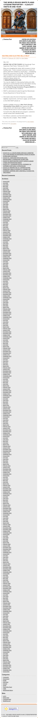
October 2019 (6, 315)
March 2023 (6, 248)
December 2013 (7, 430)
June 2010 (5, 498)
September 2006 (7, 572)
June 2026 (5, 184)
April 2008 (5, 541)
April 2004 (5, 619)
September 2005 (7, 591)
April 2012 (5, 462)
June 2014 (5, 420)
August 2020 (6, 299)
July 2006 (5, 575)
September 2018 (7, 336)
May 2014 (5, 421)
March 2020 (6, 307)
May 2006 (5, 578)
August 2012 (6, 456)
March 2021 (6, 287)
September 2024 (7, 219)
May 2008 (5, 539)
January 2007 (6, 565)
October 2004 (6, 609)
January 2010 (6, 506)
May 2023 (5, 245)
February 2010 (6, 505)
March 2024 (6, 229)
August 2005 (6, 593)
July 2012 (5, 457)
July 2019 (5, 320)
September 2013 (7, 434)
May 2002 (5, 657)
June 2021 (5, 282)
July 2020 (5, 300)
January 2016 (6, 389)
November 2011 (7, 470)
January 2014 (6, 428)
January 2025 (6, 212)
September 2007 (7, 552)
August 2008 (6, 534)
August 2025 (6, 201)
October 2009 (6, 511)
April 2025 (5, 207)
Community (6, 677)
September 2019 (7, 317)
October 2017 (6, 354)
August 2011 (6, 475)
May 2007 (5, 559)
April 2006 (5, 580)
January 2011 (6, 487)
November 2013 (7, 431)
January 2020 (6, 310)
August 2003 (6, 632)
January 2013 (6, 448)
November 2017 (7, 353)
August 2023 (6, 240)
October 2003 (6, 629)
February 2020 (6, 309)
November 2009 (7, 510)
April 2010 (5, 501)
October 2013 (6, 433)
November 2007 (7, 549)
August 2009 (6, 514)
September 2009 (7, 513)
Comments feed (7, 699)
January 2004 (6, 624)
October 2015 (6, 394)
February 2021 (6, 289)
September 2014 (7, 415)
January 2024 (6, 232)
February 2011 (6, 485)
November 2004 (7, 608)
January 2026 (6, 193)
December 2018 (7, 331)
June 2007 (5, 557)
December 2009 (7, 508)
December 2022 (7, 253)
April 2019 (5, 325)
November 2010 (7, 490)
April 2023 (5, 247)
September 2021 (7, 278)
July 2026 (5, 183)
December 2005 (7, 586)
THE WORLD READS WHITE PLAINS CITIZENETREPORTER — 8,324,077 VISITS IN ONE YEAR (19, 4)
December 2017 (7, 351)
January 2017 (6, 369)
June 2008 (5, 537)
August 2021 (6, 279)
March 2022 (6, 268)
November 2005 (7, 588)
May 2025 (5, 206)
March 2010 (6, 503)
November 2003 (7, 627)
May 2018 (5, 343)
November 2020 (7, 294)
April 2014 (5, 423)
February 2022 (6, 269)
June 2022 (5, 263)
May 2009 (5, 519)
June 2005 (5, 596)
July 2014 (5, 418)
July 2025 (5, 202)
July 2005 (5, 595)
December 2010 (7, 488)
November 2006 (7, 568)
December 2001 (7, 665)
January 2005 (6, 604)
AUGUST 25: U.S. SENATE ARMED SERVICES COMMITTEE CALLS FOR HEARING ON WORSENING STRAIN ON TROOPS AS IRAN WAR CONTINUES (19, 154)
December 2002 (7, 645)
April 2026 (5, 188)
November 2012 (7, 451)
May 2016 (5, 382)
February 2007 (6, 564)
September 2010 (7, 493)
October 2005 (6, 590)
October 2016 (6, 374)
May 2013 (5, 441)
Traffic (4, 688)
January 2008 (6, 546)
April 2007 (5, 560)
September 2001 (7, 670)
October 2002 (6, 648)
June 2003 (5, 635)
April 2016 (5, 384)
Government (6, 679)
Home (4, 35)
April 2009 (5, 521)
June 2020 (5, 302)
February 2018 (6, 348)
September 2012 (7, 454)
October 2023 (6, 237)
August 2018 (6, 338)
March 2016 (6, 385)
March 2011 (6, 483)
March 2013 (6, 444)
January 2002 (6, 663)
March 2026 (6, 189)
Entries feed (6, 697)
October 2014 (6, 413)
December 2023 (7, 233)
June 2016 (5, 381)
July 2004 (5, 614)
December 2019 (7, 312)
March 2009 (6, 523)
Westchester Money (8, 690)
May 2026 (5, 186)
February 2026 (6, 191)
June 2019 (5, 322)
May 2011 (5, 480)
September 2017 (7, 356)
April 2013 (5, 443)
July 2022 (5, 261)
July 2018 (5, 340)
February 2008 (6, 544)
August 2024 (6, 220)
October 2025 (6, 198)
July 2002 (5, 653)
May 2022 (5, 265)
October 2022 (6, 256)
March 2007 (6, 562)
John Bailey (24, 58)
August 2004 (6, 613)
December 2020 (7, 292)
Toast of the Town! (7, 687)
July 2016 (5, 379)
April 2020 (5, 305)
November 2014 (7, 412)
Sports (4, 685)
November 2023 (7, 235)
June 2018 (5, 341)
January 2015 (6, 408)
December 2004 (7, 606)
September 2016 (7, 376)
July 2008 (5, 536)
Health (4, 680)
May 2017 (5, 363)
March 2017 (6, 366)
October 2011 (6, 472)
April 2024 (5, 227)
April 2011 (5, 482)
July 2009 (5, 516)
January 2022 (6, 271)
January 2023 (6, 251)
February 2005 (6, 603)
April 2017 (5, 364)
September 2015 (7, 395)
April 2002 (5, 658)
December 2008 (7, 528)
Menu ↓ (32, 36)
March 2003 (6, 640)
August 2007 (6, 554)
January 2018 (6, 349)
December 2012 (7, 449)
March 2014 (6, 425)
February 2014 (6, 426)
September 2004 (7, 611)
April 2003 (5, 639)
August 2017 (6, 358)
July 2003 (5, 634)
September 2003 (7, 630)
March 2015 (6, 405)
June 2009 (5, 518)
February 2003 (6, 642)
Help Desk (5, 682)
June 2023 (5, 243)
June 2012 (5, 459)
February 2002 (6, 662)
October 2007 (6, 550)
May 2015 (5, 402)
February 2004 (6, 622)
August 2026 (6, 181)
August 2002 (6, 652)
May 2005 (5, 598)
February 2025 (6, 211)
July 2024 (5, 222)
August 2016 (6, 377)
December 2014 (7, 410)
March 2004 (6, 621)
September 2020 (7, 297)
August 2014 (6, 416)
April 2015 (5, 403)
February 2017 (6, 367)
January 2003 (6, 644)
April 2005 (5, 599)
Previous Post (7, 39)
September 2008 (7, 532)
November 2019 (7, 314)
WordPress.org (7, 701)
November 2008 (7, 529)
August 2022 (6, 260)
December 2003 (7, 626)
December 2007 (7, 547)
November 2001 (7, 666)
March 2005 (6, 601)
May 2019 (5, 323)
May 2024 (5, 225)
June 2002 (5, 655)
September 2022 (7, 258)
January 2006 (6, 585)
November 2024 (7, 215)
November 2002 (7, 647)
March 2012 (6, 464)
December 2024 (7, 214)
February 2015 (6, 407)
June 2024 (5, 224)
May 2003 (5, 637)
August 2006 (6, 573)
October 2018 (6, 335)
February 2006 (6, 583)
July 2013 (5, 438)
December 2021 (7, 273)
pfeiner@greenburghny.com (13, 80)
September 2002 (7, 650)
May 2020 (5, 304)
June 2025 (5, 204)
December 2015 (7, 390)
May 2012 (5, 461)
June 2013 (5, 439)
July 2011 (5, 477)
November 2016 (7, 372)
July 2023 (5, 242)
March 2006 (6, 581)
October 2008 (6, 531)
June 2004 (5, 616)
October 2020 (6, 296)
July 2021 (5, 281)
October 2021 (6, 276)
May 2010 (5, 500)
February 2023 (6, 250)
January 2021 (6, 291)
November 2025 (7, 196)
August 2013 (6, 436)
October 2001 (6, 668)
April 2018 (5, 345)
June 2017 (5, 361)
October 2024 (6, 217)
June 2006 (5, 577)
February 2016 (6, 387)
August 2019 (6, 318)
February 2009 (6, 524)
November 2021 (7, 274)
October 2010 (6, 492)
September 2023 (7, 238)
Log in (4, 696)
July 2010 (5, 497)
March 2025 (6, 209)
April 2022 (5, 266)
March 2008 (6, 542)
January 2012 (6, 467)
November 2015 (7, 392)
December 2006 (7, 567)
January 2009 (6, 526)
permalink (13, 123)
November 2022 (7, 255)
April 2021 (5, 286)
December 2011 (7, 469)
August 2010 (6, 495)
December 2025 (7, 194)
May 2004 (5, 617)
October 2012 (6, 452)
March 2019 (6, 327)
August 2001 (6, 671)
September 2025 (7, 199)
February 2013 (6, 446)
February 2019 (6, 328)
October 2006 (6, 570)
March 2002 (6, 660)
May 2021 (5, 284)
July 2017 (5, 359)
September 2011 (7, 474)
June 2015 (5, 400)
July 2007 (5, 555)
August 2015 (6, 397)
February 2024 (6, 230)
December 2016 (7, 371)
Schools (5, 684)
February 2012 (6, 465)
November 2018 (7, 333)
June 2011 (5, 479)
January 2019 (6, 330)
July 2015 (5, 398)
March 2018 (6, 346)
